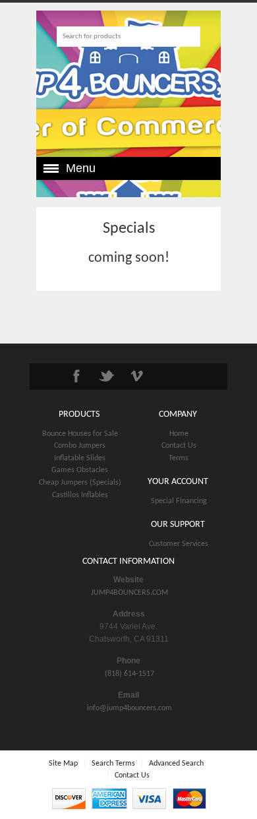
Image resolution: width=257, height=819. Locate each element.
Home (178, 434)
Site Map (63, 764)
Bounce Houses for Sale (80, 434)
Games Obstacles (79, 470)
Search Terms (113, 764)
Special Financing (179, 501)
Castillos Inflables (80, 495)
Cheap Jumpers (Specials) (80, 483)
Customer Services (178, 544)
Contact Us (178, 446)
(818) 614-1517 (129, 674)
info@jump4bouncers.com (129, 708)
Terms (178, 458)
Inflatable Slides (79, 458)
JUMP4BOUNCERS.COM (129, 593)
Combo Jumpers (79, 446)
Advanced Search (176, 764)
